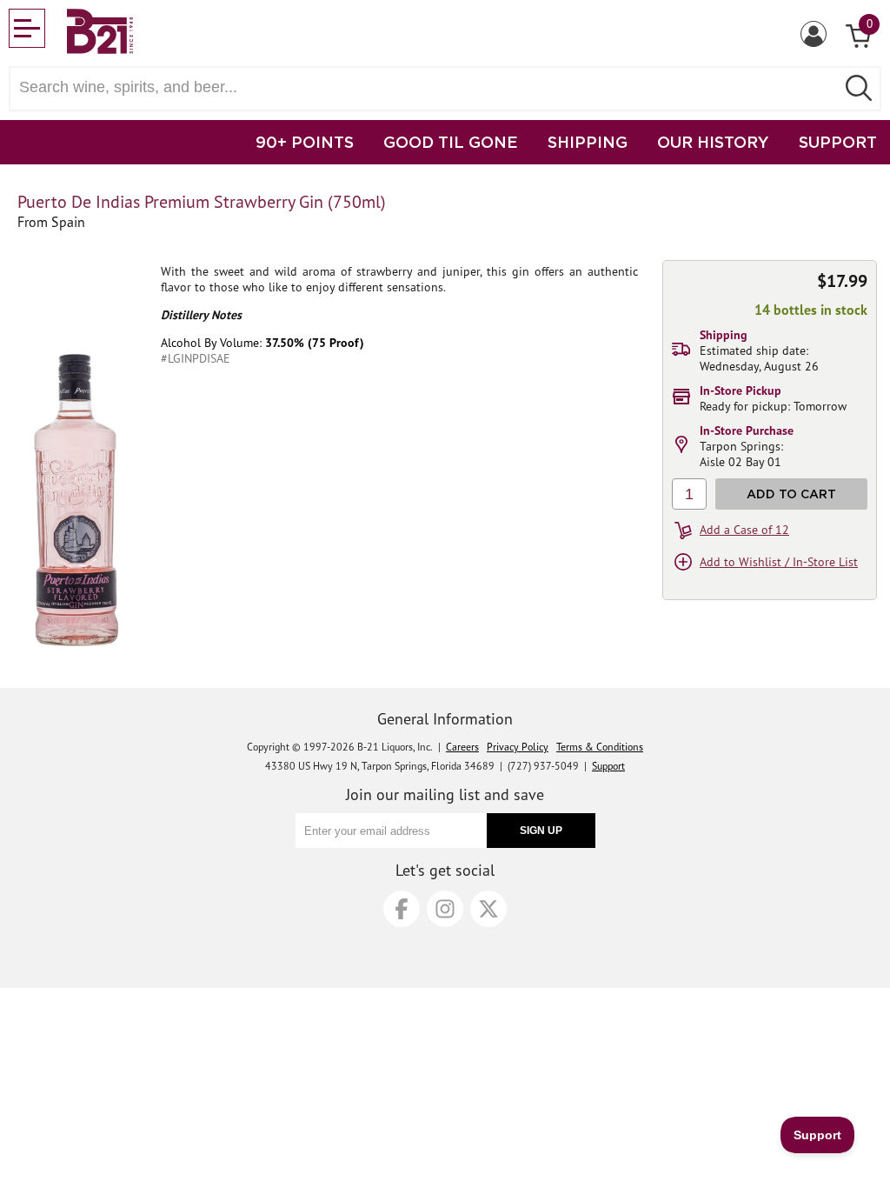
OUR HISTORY (713, 141)
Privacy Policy (517, 746)
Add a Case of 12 (744, 529)
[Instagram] (445, 909)
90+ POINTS (305, 141)
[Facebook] (401, 909)
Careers (462, 746)
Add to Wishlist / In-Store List (779, 562)
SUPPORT (838, 141)
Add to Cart (791, 493)
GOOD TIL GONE (450, 141)
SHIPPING (588, 141)
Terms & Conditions (599, 746)
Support (608, 765)
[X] (488, 909)
